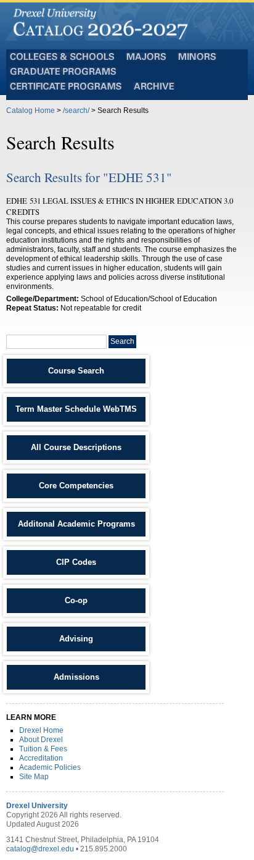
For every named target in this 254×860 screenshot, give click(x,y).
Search (122, 341)
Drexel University (37, 805)
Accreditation (41, 758)
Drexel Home (41, 730)
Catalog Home (30, 110)
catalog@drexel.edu (40, 849)
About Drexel (41, 739)
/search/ (76, 110)
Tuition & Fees (43, 749)
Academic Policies (50, 767)
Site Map (34, 776)
